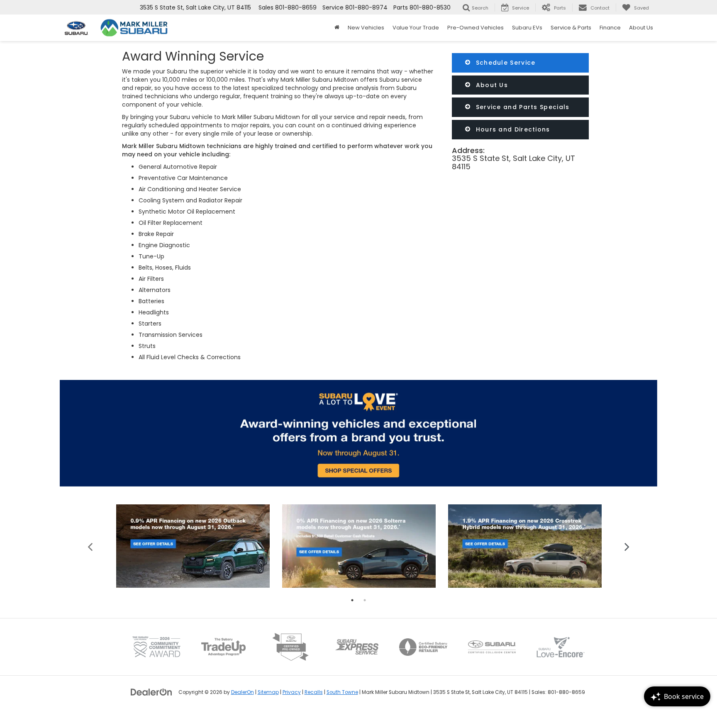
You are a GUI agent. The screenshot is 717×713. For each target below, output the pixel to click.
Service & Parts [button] (571, 28)
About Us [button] (641, 28)
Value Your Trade (416, 28)
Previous (90, 546)
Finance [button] (610, 28)
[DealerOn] (151, 692)
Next (627, 546)
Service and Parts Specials (521, 107)
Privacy (292, 692)
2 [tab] (365, 600)
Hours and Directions (511, 129)
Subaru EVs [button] (527, 28)
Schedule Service (504, 62)
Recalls (314, 692)
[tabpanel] (193, 546)
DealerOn (242, 692)
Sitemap (268, 692)
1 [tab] (352, 600)
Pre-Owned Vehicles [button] (475, 28)
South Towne (342, 692)
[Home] (337, 28)
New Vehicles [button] (366, 28)
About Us (490, 85)
